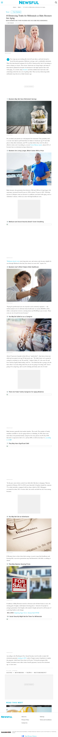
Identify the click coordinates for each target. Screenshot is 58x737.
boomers (25, 69)
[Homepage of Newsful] (7, 716)
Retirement (40, 672)
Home (14, 7)
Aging (9, 672)
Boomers (19, 672)
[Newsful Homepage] (29, 2)
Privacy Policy (25, 720)
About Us (24, 716)
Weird (19, 7)
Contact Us (24, 723)
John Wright (10, 23)
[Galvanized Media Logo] (6, 732)
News (29, 672)
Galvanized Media (23, 731)
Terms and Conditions (46, 720)
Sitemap (42, 716)
